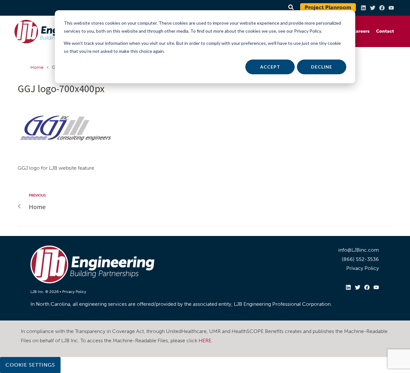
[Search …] (290, 7)
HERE (205, 340)
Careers (361, 31)
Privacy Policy (74, 291)
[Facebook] (382, 8)
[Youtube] (391, 8)
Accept (270, 66)
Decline (321, 66)
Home (37, 67)
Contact (385, 31)
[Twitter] (372, 8)
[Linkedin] (363, 8)
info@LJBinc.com (358, 250)
